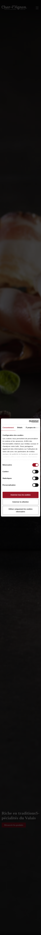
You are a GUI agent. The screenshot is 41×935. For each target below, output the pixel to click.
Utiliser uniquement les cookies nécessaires (20, 510)
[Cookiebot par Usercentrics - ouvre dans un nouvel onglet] (29, 421)
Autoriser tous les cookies (20, 495)
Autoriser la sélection (20, 502)
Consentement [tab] (8, 427)
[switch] (35, 471)
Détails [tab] (19, 427)
